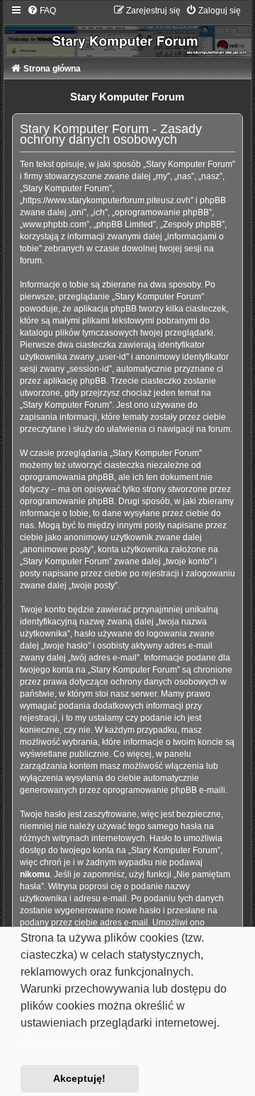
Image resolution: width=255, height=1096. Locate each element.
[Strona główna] (128, 30)
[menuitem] (41, 11)
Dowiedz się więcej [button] (71, 1043)
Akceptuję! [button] (79, 1078)
